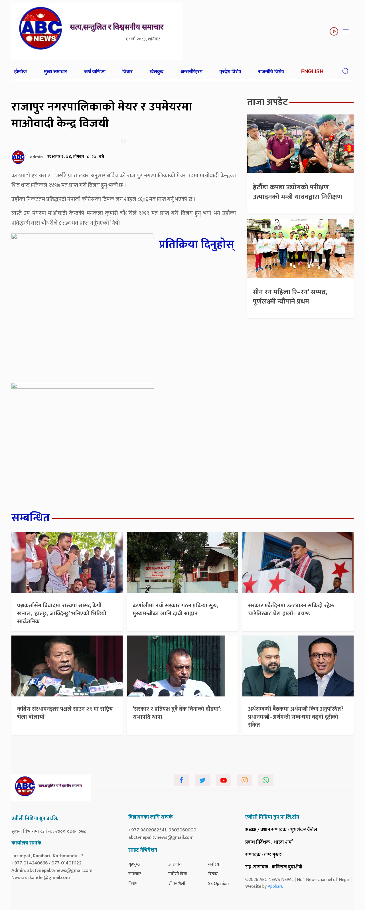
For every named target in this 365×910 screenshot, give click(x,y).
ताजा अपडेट (267, 102)
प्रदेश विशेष (230, 71)
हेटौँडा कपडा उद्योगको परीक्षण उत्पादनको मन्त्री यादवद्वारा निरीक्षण (297, 192)
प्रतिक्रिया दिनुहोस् (196, 244)
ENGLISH (312, 71)
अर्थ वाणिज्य (95, 71)
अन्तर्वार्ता (175, 864)
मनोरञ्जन (215, 864)
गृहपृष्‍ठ (134, 864)
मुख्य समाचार (55, 71)
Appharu (275, 886)
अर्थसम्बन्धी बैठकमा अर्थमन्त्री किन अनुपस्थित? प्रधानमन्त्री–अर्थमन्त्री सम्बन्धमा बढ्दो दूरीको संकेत (295, 717)
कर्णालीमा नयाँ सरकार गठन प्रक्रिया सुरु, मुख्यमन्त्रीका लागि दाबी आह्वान (175, 609)
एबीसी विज (177, 874)
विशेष (133, 884)
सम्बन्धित (30, 518)
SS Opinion (218, 884)
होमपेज (20, 71)
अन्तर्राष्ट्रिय (191, 71)
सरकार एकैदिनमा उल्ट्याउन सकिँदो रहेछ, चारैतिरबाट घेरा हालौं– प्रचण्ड (292, 609)
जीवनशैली (176, 884)
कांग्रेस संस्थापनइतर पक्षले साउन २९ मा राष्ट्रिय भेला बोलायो (65, 713)
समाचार (134, 874)
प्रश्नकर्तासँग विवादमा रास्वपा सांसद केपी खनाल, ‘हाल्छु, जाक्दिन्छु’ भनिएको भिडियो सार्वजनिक (61, 613)
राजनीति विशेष (271, 71)
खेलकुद (156, 71)
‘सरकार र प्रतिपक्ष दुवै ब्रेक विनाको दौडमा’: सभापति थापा (177, 713)
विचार (127, 71)
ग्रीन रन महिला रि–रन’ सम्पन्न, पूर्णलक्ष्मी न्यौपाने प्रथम (290, 297)
